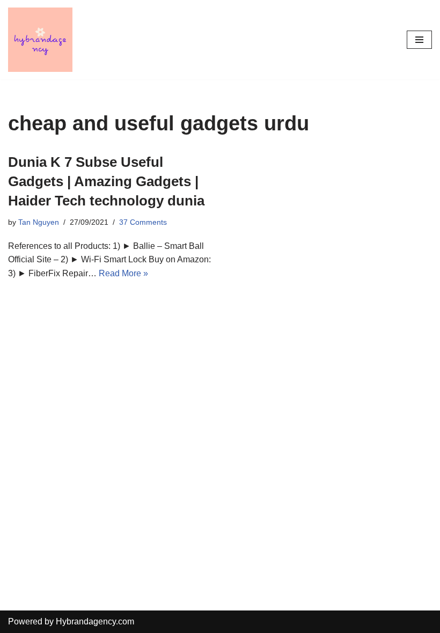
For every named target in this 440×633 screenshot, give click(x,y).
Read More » (123, 273)
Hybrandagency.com (95, 621)
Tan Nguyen (38, 222)
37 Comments (143, 222)
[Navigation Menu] (419, 40)
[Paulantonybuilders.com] (40, 40)
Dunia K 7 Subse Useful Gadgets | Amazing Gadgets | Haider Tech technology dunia (106, 181)
